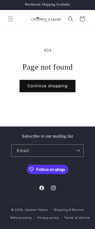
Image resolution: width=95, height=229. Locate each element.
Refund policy (21, 218)
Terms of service (77, 218)
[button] (10, 19)
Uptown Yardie (37, 209)
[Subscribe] (77, 150)
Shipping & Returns (69, 210)
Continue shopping (47, 85)
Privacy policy (48, 218)
